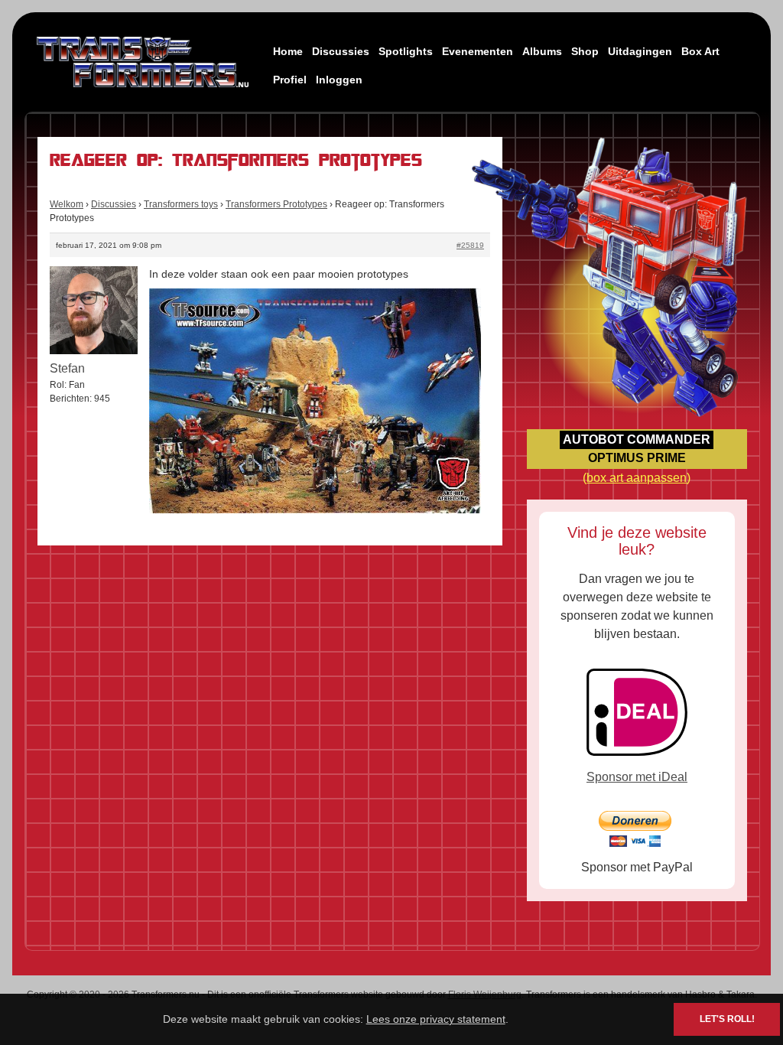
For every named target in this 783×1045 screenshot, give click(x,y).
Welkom (66, 204)
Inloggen (339, 79)
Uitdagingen (640, 51)
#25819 (470, 245)
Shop (585, 51)
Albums (542, 51)
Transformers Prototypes (276, 204)
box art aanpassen (636, 477)
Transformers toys (181, 204)
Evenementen (477, 51)
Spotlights (406, 51)
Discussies (340, 51)
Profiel (290, 79)
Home (288, 51)
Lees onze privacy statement (435, 1019)
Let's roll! (727, 1019)
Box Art (700, 51)
